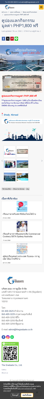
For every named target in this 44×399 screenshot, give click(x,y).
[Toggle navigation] (41, 7)
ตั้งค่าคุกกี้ (15, 395)
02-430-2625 (8, 311)
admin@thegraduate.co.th (20, 329)
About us (5, 373)
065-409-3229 (8, 314)
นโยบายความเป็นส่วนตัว (25, 388)
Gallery (4, 370)
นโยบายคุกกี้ (7, 391)
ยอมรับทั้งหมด (27, 395)
